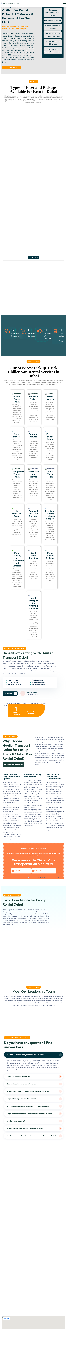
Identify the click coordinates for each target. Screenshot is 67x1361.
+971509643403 (32, 695)
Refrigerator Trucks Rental (18, 474)
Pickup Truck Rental (16, 399)
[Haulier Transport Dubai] (10, 3)
